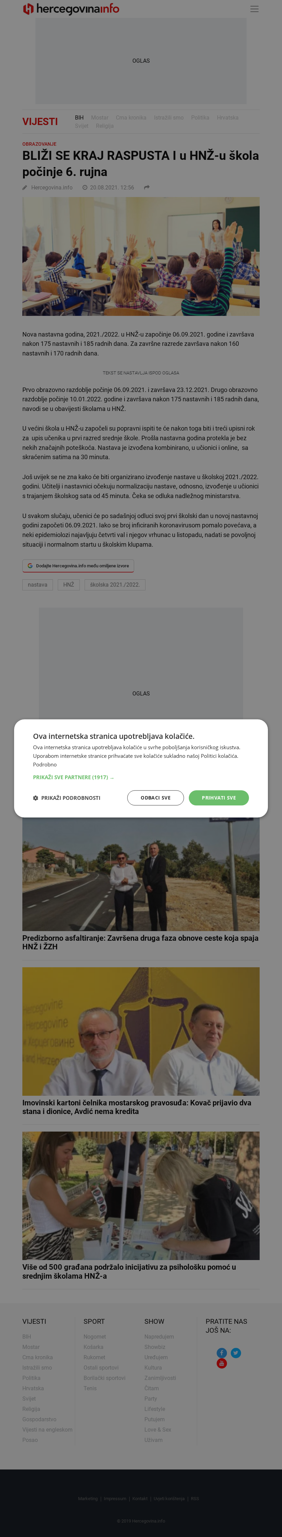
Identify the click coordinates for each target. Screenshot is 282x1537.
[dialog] (141, 768)
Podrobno (45, 764)
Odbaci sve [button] (156, 797)
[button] (141, 777)
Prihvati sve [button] (219, 797)
